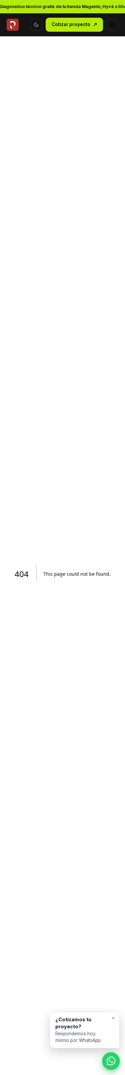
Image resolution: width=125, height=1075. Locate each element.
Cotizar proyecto (71, 24)
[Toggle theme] (36, 25)
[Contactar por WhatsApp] (111, 1061)
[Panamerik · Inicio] (13, 25)
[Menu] (112, 25)
